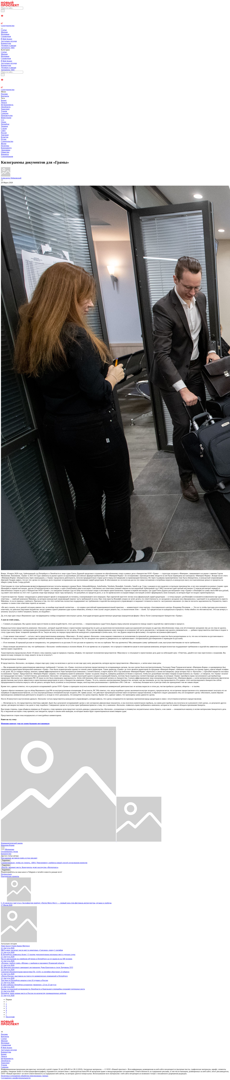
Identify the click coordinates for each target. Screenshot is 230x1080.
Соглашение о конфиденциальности (16, 1078)
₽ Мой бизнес (6, 39)
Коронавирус (6, 148)
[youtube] (115, 16)
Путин (3, 139)
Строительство (7, 141)
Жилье (3, 143)
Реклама (4, 94)
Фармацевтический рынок (12, 843)
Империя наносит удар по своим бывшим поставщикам (25, 724)
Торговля (5, 135)
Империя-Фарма (7, 845)
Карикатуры (6, 43)
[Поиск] (3, 10)
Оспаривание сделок (9, 852)
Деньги (4, 103)
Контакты (5, 96)
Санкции (4, 113)
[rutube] (115, 23)
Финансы (5, 154)
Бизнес (4, 100)
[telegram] (115, 13)
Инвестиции (6, 118)
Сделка (4, 128)
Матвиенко (9, 849)
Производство (7, 115)
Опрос (3, 122)
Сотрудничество (7, 26)
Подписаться (6, 874)
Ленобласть (5, 107)
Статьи (4, 30)
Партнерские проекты (10, 876)
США (3, 131)
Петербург (5, 124)
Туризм (4, 111)
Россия (4, 133)
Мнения (4, 32)
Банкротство (6, 854)
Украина (4, 126)
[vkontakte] (115, 21)
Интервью (5, 34)
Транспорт (5, 109)
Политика (5, 146)
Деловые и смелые (8, 45)
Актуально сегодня (9, 41)
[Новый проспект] (10, 6)
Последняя (10, 1017)
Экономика (5, 150)
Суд (2, 120)
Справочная (6, 36)
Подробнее (6, 860)
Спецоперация (7, 156)
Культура (4, 137)
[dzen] (115, 18)
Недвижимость (7, 105)
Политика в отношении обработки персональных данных (24, 1076)
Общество (5, 152)
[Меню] (2, 28)
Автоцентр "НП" (8, 48)
